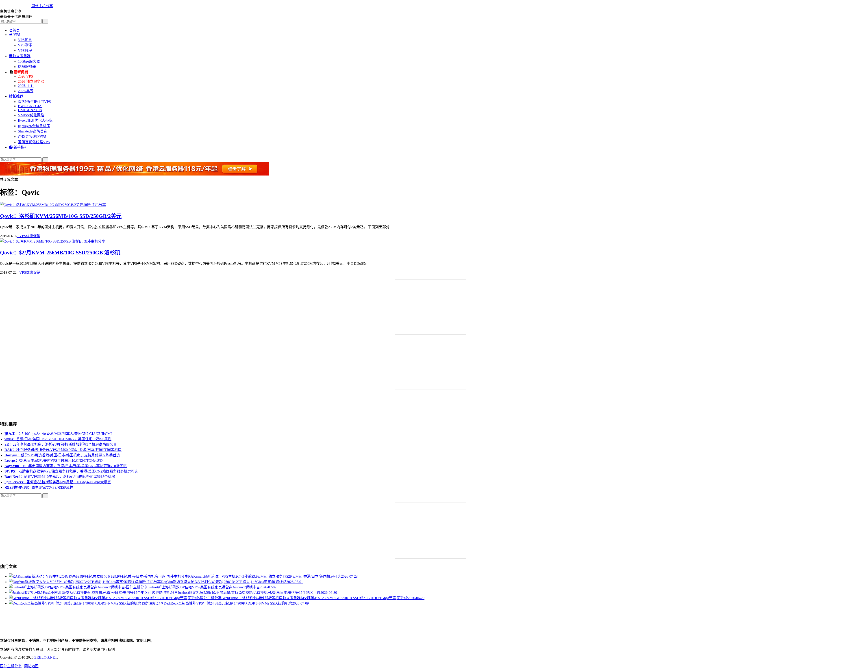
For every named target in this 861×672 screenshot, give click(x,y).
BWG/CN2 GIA (30, 106)
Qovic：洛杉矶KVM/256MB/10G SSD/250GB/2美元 (61, 216)
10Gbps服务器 (29, 61)
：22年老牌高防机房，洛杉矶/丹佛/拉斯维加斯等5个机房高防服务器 (60, 444)
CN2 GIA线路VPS (32, 137)
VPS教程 (25, 50)
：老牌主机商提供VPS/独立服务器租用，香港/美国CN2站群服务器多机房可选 (71, 471)
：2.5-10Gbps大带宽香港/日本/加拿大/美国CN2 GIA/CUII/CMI (58, 434)
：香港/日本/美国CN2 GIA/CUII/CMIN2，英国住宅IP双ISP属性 (57, 439)
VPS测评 (25, 45)
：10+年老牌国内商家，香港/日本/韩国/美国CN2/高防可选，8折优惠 (65, 466)
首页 (14, 30)
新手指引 (18, 147)
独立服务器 (19, 56)
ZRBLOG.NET (45, 657)
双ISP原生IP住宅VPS (34, 102)
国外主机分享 (42, 6)
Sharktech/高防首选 (32, 131)
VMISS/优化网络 (31, 115)
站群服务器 (27, 67)
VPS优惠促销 (28, 236)
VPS (14, 35)
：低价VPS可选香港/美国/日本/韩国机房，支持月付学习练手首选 (62, 455)
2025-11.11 (26, 86)
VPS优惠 (25, 40)
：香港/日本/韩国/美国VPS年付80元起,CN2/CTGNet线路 (54, 460)
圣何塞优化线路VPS (34, 142)
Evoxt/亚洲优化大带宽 (35, 120)
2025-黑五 (25, 91)
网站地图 (31, 666)
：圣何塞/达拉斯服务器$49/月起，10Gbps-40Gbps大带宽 (57, 482)
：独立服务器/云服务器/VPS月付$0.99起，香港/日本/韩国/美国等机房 (63, 450)
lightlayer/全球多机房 (34, 126)
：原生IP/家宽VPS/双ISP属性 (38, 487)
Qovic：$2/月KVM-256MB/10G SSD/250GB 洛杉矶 (60, 253)
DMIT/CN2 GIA (30, 110)
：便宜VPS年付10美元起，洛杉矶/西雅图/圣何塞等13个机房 (59, 477)
